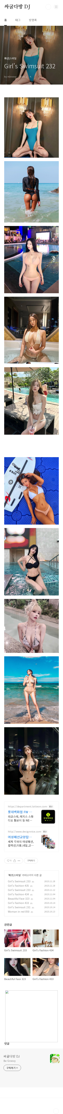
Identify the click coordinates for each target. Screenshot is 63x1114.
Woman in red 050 (18, 911)
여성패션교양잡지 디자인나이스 (20, 837)
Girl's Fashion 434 (18, 894)
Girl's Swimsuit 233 (19, 881)
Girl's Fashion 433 (18, 903)
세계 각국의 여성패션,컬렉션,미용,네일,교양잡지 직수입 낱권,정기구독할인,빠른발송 (21, 843)
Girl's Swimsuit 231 (19, 907)
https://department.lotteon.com (27, 806)
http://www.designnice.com (24, 831)
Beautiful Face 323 (18, 898)
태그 (17, 20)
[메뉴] (56, 6)
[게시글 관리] (19, 860)
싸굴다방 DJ (17, 6)
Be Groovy (10, 1060)
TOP (56, 1111)
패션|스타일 (15, 875)
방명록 (33, 20)
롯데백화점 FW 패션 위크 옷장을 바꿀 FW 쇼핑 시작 (20, 812)
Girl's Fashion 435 (18, 885)
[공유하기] (14, 860)
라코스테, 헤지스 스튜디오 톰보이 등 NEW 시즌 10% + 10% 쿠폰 (21, 818)
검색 (48, 7)
